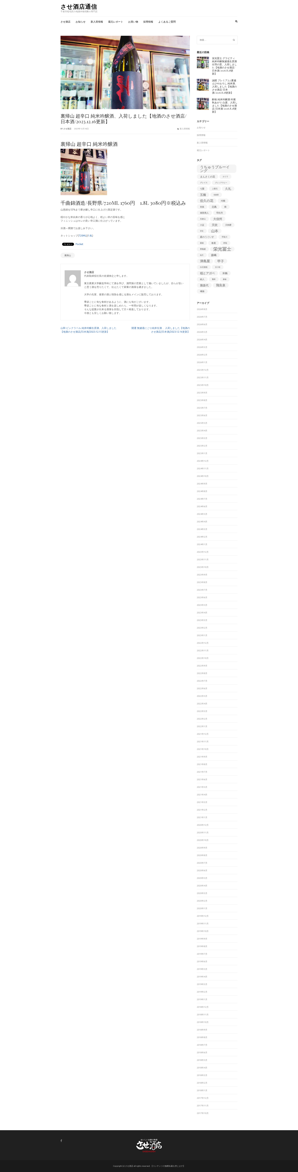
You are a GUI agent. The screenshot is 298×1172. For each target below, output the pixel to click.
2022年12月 (203, 643)
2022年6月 (202, 688)
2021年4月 (202, 794)
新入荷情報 (97, 21)
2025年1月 (202, 453)
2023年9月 (202, 574)
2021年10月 (203, 749)
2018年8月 (202, 1037)
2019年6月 (202, 961)
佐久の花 (206, 200)
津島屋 (205, 261)
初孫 (202, 207)
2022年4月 (202, 703)
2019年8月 (202, 946)
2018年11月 (203, 1014)
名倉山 (203, 219)
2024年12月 (203, 461)
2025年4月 (202, 430)
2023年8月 (202, 582)
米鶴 (224, 273)
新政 (202, 243)
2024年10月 (203, 476)
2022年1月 (202, 726)
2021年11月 (203, 741)
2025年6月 (202, 415)
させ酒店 (65, 21)
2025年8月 (202, 400)
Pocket (79, 244)
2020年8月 (202, 855)
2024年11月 (203, 468)
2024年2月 (202, 537)
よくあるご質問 (167, 21)
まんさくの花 (207, 176)
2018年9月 (202, 1030)
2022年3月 (202, 711)
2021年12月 (203, 734)
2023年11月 (203, 559)
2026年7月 (202, 317)
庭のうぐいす (207, 237)
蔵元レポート (115, 21)
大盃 (202, 225)
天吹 (215, 224)
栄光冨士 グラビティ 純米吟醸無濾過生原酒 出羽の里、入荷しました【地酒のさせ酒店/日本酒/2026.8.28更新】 (224, 65)
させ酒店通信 (79, 6)
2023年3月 (202, 620)
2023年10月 (203, 567)
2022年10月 (203, 658)
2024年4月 (202, 521)
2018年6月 (202, 1052)
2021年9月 (202, 756)
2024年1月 (202, 544)
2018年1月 (202, 1090)
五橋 (203, 194)
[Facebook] (61, 1140)
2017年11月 (203, 1105)
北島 (214, 206)
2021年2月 (202, 810)
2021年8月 (202, 764)
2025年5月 (202, 423)
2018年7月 (202, 1045)
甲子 (220, 261)
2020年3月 (202, 893)
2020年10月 (203, 840)
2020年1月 (202, 908)
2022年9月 (202, 665)
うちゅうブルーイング (215, 169)
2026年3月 (202, 347)
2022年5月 (202, 696)
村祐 (225, 243)
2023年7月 (202, 590)
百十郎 (217, 267)
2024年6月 (202, 506)
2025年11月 (203, 377)
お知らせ (81, 21)
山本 (214, 231)
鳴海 (202, 291)
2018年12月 (203, 1007)
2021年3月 (202, 802)
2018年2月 (202, 1083)
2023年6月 (202, 597)
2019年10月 (203, 931)
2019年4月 (202, 976)
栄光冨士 (222, 249)
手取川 (224, 237)
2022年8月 (202, 673)
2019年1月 (202, 999)
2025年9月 (202, 392)
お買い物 (133, 21)
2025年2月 (202, 446)
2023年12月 (203, 552)
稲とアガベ (207, 273)
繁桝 (213, 279)
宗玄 (201, 231)
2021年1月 (202, 817)
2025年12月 (203, 370)
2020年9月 (202, 847)
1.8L (90, 235)
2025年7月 (202, 408)
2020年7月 (202, 863)
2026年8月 (202, 309)
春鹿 (213, 243)
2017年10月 (203, 1113)
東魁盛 (203, 249)
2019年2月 (202, 992)
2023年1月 (202, 635)
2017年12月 (203, 1098)
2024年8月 (202, 491)
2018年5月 (202, 1060)
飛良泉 (220, 285)
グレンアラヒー (221, 183)
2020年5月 (202, 878)
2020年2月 (202, 901)
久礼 (228, 188)
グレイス (204, 183)
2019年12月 (203, 916)
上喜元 (215, 189)
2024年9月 (202, 483)
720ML (82, 235)
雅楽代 (204, 285)
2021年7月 (202, 772)
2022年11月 (203, 650)
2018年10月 (203, 1022)
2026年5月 (202, 332)
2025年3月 (202, 438)
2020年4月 (202, 885)
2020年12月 (203, 825)
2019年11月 (203, 923)
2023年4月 (202, 612)
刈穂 (223, 201)
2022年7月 (202, 681)
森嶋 (213, 255)
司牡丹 (219, 213)
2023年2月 (202, 628)
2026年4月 (202, 339)
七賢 (202, 188)
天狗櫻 (228, 225)
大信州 (217, 218)
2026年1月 (202, 362)
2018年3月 (202, 1075)
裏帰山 (67, 255)
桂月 (201, 255)
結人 (202, 279)
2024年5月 (202, 514)
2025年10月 (203, 385)
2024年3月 (202, 529)
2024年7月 (202, 499)
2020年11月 (203, 832)
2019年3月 (202, 984)
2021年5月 (202, 787)
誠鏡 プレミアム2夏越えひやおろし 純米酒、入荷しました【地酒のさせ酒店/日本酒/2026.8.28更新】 (224, 86)
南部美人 (204, 213)
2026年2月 (202, 355)
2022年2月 (202, 719)
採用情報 (148, 21)
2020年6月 (202, 870)
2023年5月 (202, 605)
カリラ (225, 177)
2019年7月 (202, 954)
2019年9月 (202, 939)
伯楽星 (216, 195)
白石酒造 (204, 267)
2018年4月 (202, 1067)
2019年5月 (202, 969)
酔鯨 (224, 279)
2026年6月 (202, 324)
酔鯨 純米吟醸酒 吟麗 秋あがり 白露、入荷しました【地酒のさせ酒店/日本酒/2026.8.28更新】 (224, 105)
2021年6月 (202, 779)
